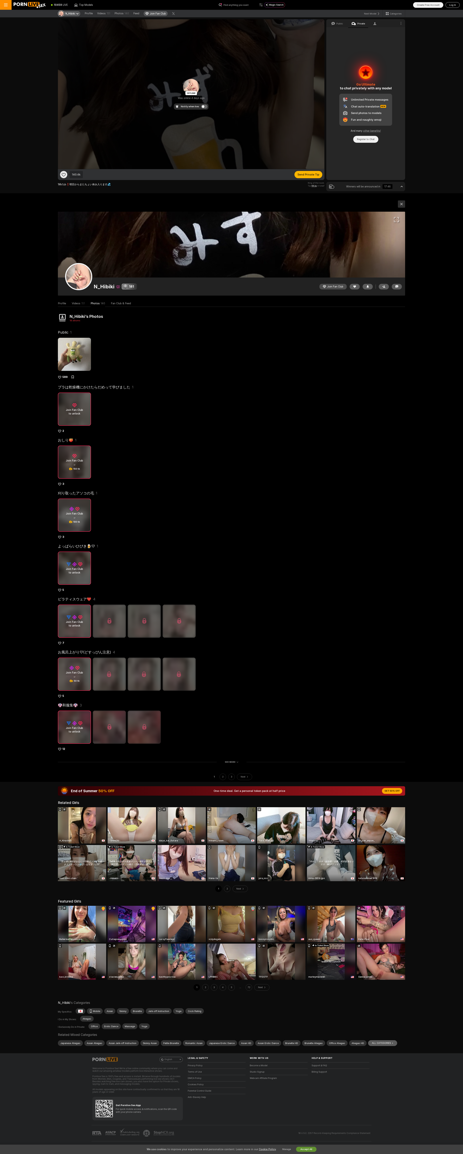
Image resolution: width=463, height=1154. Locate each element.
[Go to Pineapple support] (147, 1133)
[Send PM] (397, 286)
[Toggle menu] (6, 5)
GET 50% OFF (392, 791)
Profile (89, 13)
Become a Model (258, 1065)
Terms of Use (195, 1072)
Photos (121, 13)
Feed (136, 13)
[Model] (401, 204)
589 (65, 377)
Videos (103, 13)
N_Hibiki (64, 1003)
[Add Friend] (384, 286)
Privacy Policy (195, 1065)
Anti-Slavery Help (197, 1097)
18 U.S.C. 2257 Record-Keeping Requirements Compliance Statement (334, 1133)
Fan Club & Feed (121, 303)
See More (230, 762)
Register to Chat (366, 139)
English (168, 1059)
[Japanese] (80, 1011)
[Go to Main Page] (30, 5)
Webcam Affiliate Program (263, 1078)
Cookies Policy (196, 1084)
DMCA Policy (194, 1078)
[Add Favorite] (63, 174)
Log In (452, 5)
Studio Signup (257, 1072)
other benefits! (372, 130)
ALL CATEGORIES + (382, 1043)
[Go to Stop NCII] (164, 1133)
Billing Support (319, 1072)
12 (63, 749)
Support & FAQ (319, 1065)
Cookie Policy (267, 1149)
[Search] (261, 4)
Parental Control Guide (199, 1091)
